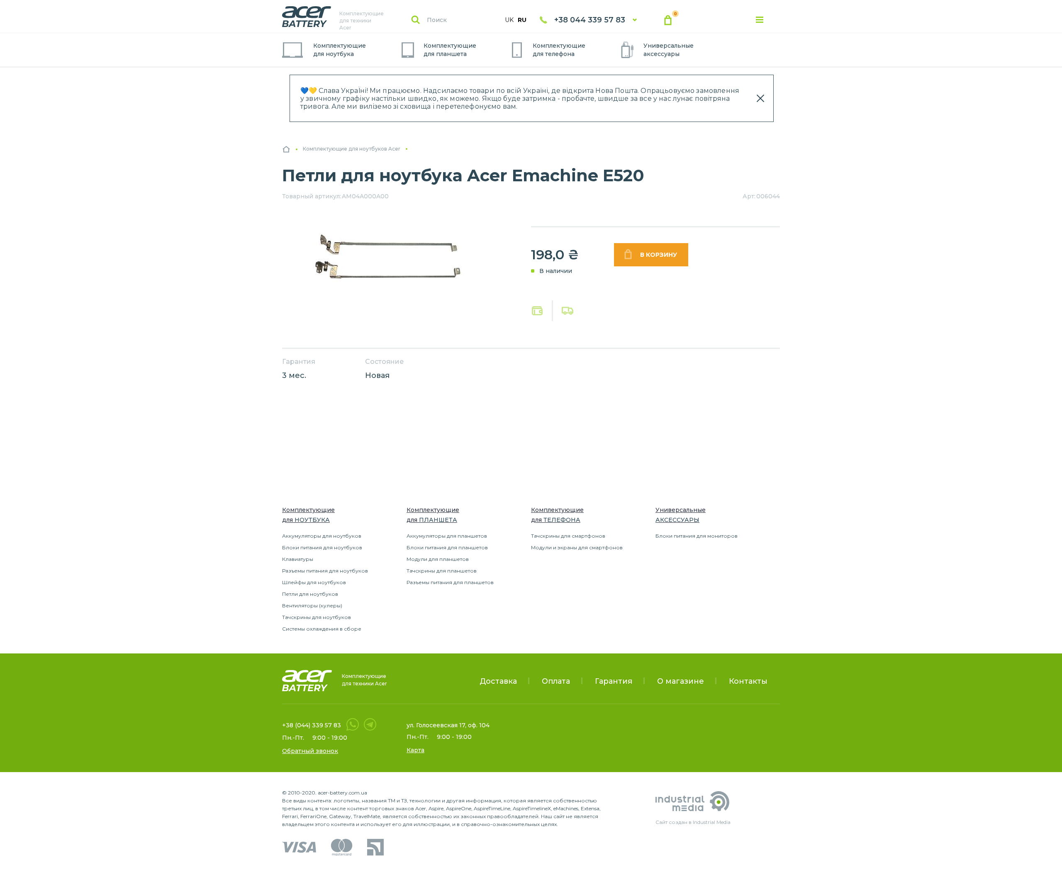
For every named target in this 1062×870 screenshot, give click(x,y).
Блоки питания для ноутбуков (322, 547)
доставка (567, 310)
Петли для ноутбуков (310, 594)
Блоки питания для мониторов (696, 536)
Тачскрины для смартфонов (568, 536)
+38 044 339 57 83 (589, 19)
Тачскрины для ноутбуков (316, 617)
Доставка (498, 681)
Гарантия (613, 681)
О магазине (680, 681)
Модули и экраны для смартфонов (577, 547)
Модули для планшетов (438, 559)
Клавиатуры (297, 559)
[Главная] (286, 149)
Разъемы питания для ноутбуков (325, 571)
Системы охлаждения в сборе (321, 629)
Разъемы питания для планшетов (450, 582)
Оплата (537, 311)
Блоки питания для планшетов (447, 547)
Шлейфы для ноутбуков (314, 582)
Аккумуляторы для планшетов (447, 536)
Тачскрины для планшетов (442, 571)
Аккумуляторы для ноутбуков (321, 536)
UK (509, 20)
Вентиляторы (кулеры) (312, 605)
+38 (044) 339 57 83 (311, 725)
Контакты (748, 681)
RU (522, 20)
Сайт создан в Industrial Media (693, 822)
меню (759, 20)
